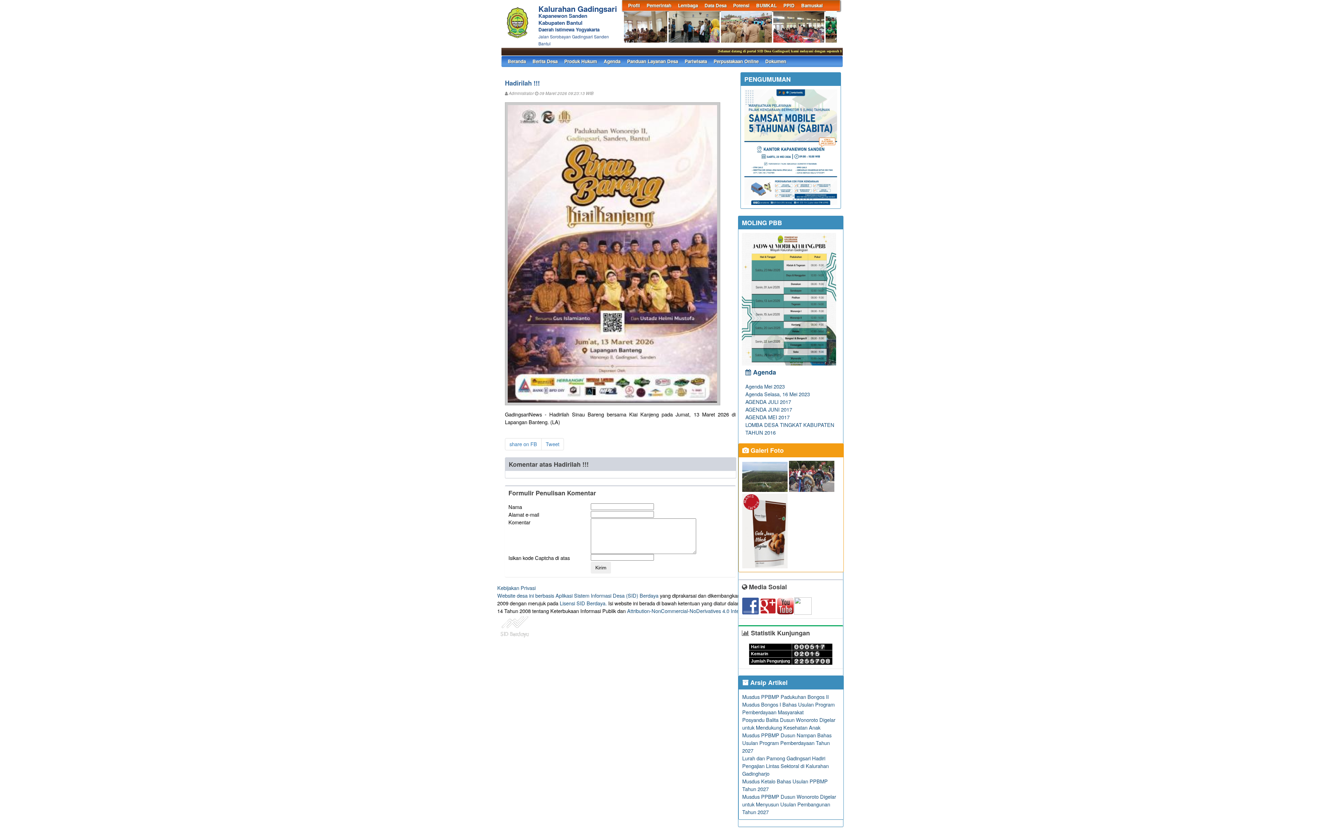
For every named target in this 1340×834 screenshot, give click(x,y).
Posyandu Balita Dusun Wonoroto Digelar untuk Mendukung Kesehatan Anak (788, 723)
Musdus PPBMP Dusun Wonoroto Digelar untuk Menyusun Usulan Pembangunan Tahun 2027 (789, 804)
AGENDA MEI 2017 (767, 417)
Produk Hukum (580, 61)
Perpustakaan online (736, 61)
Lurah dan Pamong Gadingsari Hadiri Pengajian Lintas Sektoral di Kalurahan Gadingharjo (785, 765)
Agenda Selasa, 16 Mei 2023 (777, 394)
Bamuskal (812, 5)
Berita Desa (545, 61)
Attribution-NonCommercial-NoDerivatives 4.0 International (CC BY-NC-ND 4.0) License (725, 610)
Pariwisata (696, 61)
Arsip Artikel (768, 682)
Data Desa (716, 5)
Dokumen (775, 61)
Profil (634, 5)
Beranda (517, 61)
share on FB (523, 444)
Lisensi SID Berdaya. (583, 603)
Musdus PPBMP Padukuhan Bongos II (785, 696)
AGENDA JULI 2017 (768, 401)
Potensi (741, 5)
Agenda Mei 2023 (765, 386)
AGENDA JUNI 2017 (768, 409)
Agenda (612, 61)
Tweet (552, 444)
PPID (789, 5)
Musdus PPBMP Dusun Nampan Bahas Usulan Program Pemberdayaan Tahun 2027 (787, 742)
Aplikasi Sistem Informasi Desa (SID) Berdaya (607, 595)
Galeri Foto (766, 450)
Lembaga (688, 5)
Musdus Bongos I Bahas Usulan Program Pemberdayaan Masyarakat (788, 708)
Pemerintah (659, 5)
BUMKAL (766, 5)
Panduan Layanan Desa (652, 61)
